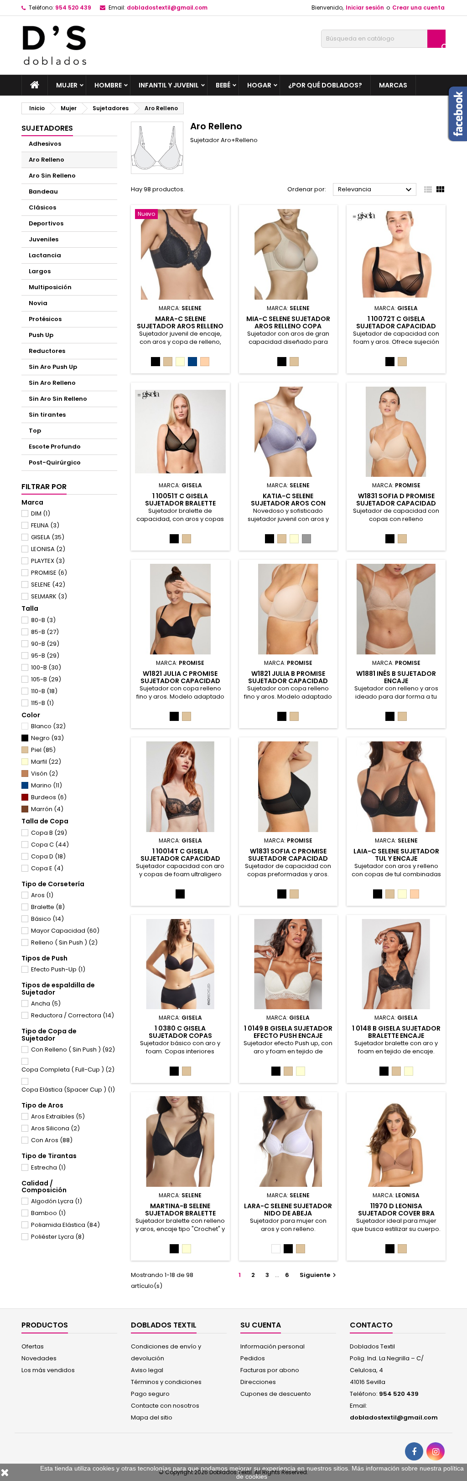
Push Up (41, 335)
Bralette (48, 907)
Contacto (371, 1325)
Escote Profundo (55, 446)
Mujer (67, 85)
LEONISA (48, 549)
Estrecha (48, 1167)
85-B (45, 632)
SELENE (48, 584)
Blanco (48, 726)
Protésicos (45, 319)
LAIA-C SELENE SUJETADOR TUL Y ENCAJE (396, 855)
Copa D (48, 856)
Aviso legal (147, 1370)
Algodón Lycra (56, 1201)
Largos (40, 271)
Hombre (108, 85)
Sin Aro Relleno (52, 382)
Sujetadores (47, 128)
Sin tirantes (47, 414)
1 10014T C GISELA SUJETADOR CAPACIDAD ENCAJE (180, 858)
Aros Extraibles (58, 1116)
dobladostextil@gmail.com (167, 7)
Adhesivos (45, 143)
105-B (46, 679)
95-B (45, 655)
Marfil (46, 761)
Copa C (50, 844)
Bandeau (43, 191)
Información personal (272, 1346)
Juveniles (43, 239)
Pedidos (252, 1358)
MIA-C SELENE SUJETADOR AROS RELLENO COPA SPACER (288, 326)
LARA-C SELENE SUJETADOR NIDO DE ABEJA (288, 1209)
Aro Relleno (46, 159)
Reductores (47, 351)
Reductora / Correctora (72, 1015)
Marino (46, 785)
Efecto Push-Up (58, 969)
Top (35, 430)
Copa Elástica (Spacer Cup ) (68, 1089)
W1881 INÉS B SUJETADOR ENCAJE (396, 677)
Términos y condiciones (166, 1382)
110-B (44, 691)
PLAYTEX (48, 561)
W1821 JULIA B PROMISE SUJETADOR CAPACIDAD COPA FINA (288, 681)
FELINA (45, 525)
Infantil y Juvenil (169, 85)
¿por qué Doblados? (325, 85)
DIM (40, 513)
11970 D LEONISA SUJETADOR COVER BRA (396, 1209)
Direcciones (258, 1382)
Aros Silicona (55, 1128)
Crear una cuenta (418, 7)
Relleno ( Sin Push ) (64, 942)
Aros (42, 895)
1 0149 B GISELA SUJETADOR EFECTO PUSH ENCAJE (288, 1032)
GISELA (47, 537)
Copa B (49, 832)
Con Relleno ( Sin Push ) (73, 1049)
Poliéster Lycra (57, 1236)
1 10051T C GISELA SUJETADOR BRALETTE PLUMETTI (180, 503)
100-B (46, 667)
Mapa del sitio (151, 1417)
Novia (38, 303)
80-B (43, 620)
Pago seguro (150, 1393)
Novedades (39, 1358)
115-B (42, 703)
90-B (45, 643)
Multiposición (50, 287)
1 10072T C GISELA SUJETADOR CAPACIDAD (396, 322)
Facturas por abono (269, 1370)
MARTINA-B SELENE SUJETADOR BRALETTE (180, 1209)
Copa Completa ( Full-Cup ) (67, 1069)
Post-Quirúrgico (55, 462)
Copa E (47, 868)
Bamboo (48, 1213)
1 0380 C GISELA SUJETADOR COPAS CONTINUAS (180, 1035)
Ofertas (32, 1346)
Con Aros (52, 1140)
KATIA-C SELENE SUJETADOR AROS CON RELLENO (288, 503)
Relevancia (376, 189)
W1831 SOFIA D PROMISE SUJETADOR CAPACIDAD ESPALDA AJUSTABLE (396, 503)
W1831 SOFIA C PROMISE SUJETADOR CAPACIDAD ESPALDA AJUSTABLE (288, 858)
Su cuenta (260, 1325)
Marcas (393, 85)
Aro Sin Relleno (52, 175)
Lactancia (45, 255)
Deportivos (46, 223)
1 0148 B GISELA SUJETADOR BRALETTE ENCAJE (396, 1032)
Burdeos (49, 797)
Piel (43, 750)
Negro (47, 738)
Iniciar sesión (365, 7)
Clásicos (42, 207)
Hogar (259, 85)
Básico (47, 918)
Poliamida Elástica (65, 1225)
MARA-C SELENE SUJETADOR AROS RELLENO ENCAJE (180, 326)
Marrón (47, 809)
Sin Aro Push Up (53, 367)
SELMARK (49, 596)
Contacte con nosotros (165, 1405)
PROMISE (49, 572)
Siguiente (319, 1275)
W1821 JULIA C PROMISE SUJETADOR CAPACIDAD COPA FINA (180, 681)
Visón (44, 773)
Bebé (223, 85)
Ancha (46, 1003)
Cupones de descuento (275, 1393)
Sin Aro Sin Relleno (58, 398)
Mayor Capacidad (65, 930)
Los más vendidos (48, 1370)
